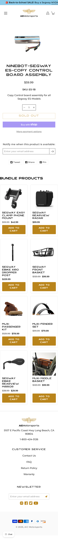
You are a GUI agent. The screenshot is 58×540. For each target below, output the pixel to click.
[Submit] (46, 496)
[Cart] (53, 13)
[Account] (48, 13)
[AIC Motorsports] (29, 13)
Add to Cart (13, 229)
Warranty (29, 474)
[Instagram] (21, 503)
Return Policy (29, 468)
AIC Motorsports (33, 527)
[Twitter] (30, 503)
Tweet (16, 162)
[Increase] (34, 107)
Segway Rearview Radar (41, 216)
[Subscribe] (52, 151)
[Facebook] (26, 503)
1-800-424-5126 (29, 439)
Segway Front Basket (39, 270)
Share (31, 162)
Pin (44, 162)
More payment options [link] (29, 131)
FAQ (29, 461)
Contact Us (29, 455)
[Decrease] (24, 107)
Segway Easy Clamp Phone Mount (13, 216)
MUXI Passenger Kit (11, 327)
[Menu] (6, 13)
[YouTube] (36, 503)
